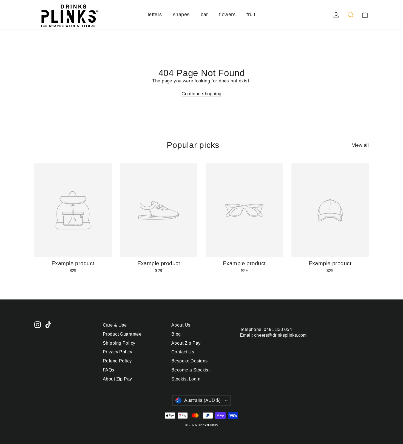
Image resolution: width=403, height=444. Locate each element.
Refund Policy (117, 361)
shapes (181, 14)
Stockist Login (185, 379)
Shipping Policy (119, 343)
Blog (176, 334)
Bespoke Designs (189, 361)
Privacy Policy (117, 352)
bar (204, 14)
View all (360, 145)
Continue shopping (201, 93)
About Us (180, 325)
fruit (250, 14)
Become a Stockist (190, 370)
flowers (227, 14)
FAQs (108, 370)
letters (155, 14)
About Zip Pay (117, 379)
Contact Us (182, 352)
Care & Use (115, 325)
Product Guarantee (122, 334)
